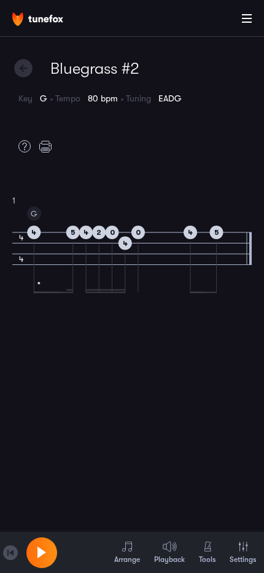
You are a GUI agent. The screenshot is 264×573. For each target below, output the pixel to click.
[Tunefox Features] (21, 146)
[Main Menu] (247, 18)
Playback (169, 559)
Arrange (127, 559)
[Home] (49, 20)
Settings (243, 559)
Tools (207, 559)
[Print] (48, 146)
